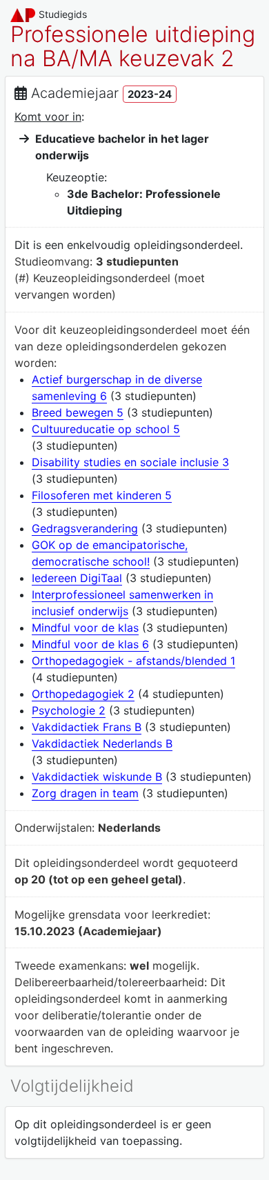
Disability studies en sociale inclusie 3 (130, 462)
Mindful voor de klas (85, 627)
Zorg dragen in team (85, 793)
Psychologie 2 (69, 710)
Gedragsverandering (85, 528)
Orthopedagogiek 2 (83, 694)
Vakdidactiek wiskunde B (97, 776)
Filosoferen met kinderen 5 (102, 495)
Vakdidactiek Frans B (86, 727)
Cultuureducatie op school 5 (106, 429)
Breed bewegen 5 (77, 412)
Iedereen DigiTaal (77, 578)
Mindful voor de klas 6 (90, 644)
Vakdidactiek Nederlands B (102, 743)
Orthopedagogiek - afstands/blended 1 (133, 661)
